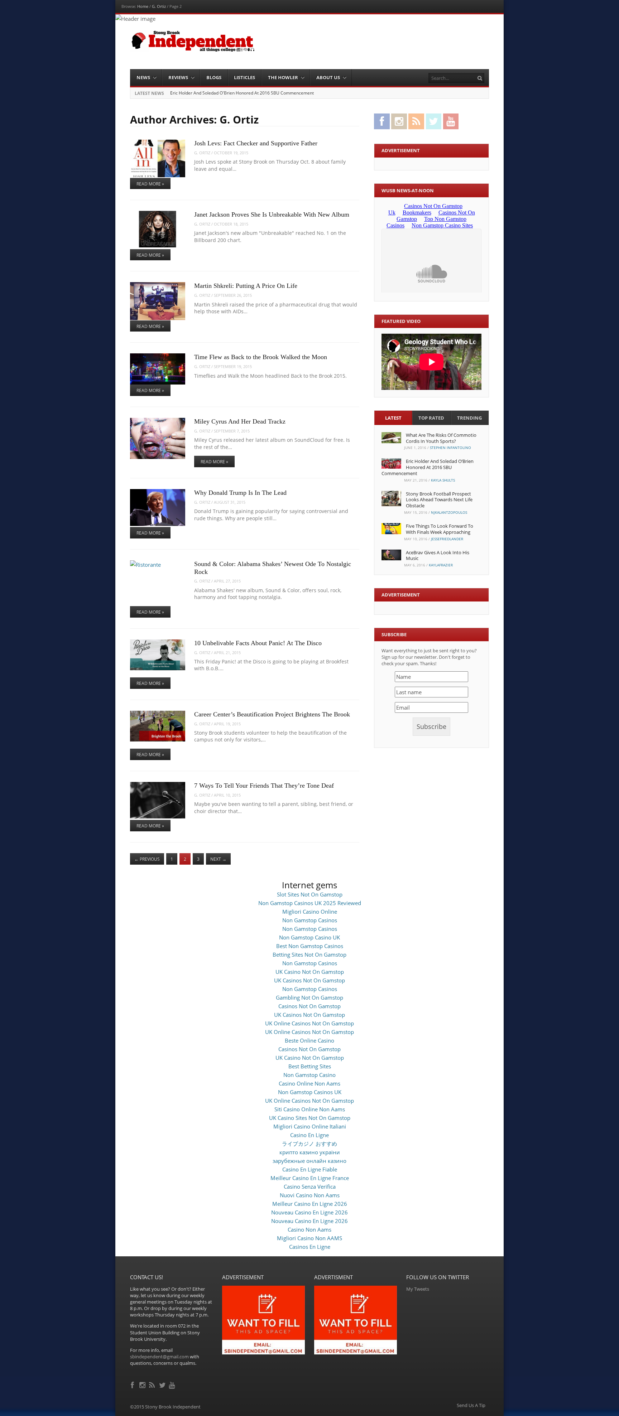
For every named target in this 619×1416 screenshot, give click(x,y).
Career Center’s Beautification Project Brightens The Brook (272, 714)
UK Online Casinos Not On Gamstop (309, 1023)
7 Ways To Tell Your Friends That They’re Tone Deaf (264, 785)
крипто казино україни (309, 1152)
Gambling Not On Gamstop (309, 997)
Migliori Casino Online (309, 911)
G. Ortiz (159, 6)
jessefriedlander (447, 538)
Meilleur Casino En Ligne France (309, 1177)
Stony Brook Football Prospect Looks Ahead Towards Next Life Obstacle (439, 499)
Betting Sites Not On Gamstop (309, 954)
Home (142, 6)
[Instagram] (143, 1384)
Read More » (150, 184)
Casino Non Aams (309, 1229)
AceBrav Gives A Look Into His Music (437, 555)
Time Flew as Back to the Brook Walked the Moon (260, 357)
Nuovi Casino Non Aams (310, 1195)
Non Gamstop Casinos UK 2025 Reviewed (309, 903)
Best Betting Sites (309, 1066)
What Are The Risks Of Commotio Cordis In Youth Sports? (441, 438)
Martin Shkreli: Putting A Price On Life (245, 285)
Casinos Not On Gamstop (309, 1006)
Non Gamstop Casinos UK (309, 1092)
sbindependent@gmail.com (159, 1356)
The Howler (283, 77)
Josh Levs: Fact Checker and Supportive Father (255, 143)
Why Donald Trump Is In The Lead (240, 492)
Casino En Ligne (309, 1135)
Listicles (244, 77)
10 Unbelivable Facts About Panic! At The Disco (258, 643)
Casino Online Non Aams (309, 1083)
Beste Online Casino (309, 1040)
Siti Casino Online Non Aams (309, 1109)
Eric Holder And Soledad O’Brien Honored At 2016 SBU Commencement (428, 467)
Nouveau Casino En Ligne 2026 (309, 1212)
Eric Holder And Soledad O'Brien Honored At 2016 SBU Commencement (242, 93)
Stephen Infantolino (450, 447)
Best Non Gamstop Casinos (309, 945)
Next (218, 859)
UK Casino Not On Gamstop (309, 971)
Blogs (213, 77)
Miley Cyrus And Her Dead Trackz (239, 421)
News (143, 77)
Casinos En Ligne (309, 1246)
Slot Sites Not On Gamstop (309, 894)
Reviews (178, 77)
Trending (469, 418)
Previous (147, 859)
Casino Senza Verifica (310, 1186)
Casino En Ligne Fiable (309, 1169)
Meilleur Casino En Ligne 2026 (309, 1203)
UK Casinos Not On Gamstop (309, 980)
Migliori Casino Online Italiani (309, 1126)
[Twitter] (163, 1384)
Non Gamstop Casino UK (309, 937)
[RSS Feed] (153, 1384)
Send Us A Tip (471, 1405)
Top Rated (431, 418)
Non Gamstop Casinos (309, 920)
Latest (393, 418)
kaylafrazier (441, 564)
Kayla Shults (443, 480)
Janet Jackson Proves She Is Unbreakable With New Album (271, 214)
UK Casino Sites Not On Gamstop (309, 1117)
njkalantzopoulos (449, 512)
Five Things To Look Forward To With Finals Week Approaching (439, 529)
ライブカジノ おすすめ (309, 1143)
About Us (328, 77)
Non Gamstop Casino (309, 1074)
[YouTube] (172, 1384)
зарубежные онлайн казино (309, 1160)
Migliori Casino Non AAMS (309, 1238)
